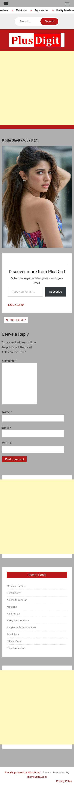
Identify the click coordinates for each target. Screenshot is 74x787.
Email (6, 427)
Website (7, 443)
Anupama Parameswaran (21, 627)
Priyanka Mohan (16, 648)
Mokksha (19, 10)
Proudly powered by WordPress (23, 772)
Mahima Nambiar (16, 586)
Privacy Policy (64, 781)
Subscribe (55, 291)
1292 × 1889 (16, 304)
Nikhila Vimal (14, 641)
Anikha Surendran (17, 599)
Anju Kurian (39, 10)
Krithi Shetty (18, 320)
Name (7, 412)
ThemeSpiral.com (37, 776)
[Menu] (5, 3)
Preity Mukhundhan (18, 620)
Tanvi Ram (13, 634)
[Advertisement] (37, 88)
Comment (9, 360)
